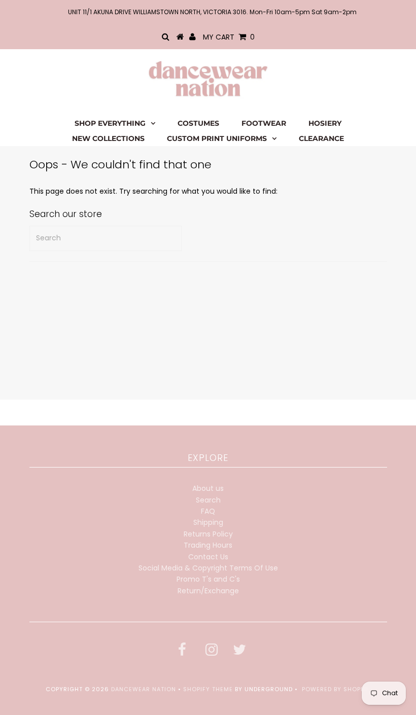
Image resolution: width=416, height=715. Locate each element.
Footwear (263, 123)
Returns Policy (208, 534)
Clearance (321, 138)
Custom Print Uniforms (217, 138)
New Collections (108, 138)
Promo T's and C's (208, 579)
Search (208, 500)
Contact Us (208, 557)
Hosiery (324, 123)
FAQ (208, 511)
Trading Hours (208, 545)
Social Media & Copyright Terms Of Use (208, 568)
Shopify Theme (208, 689)
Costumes (198, 123)
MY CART (229, 37)
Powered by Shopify (336, 689)
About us (208, 488)
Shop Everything (110, 123)
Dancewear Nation (143, 689)
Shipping (208, 522)
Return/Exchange (208, 591)
